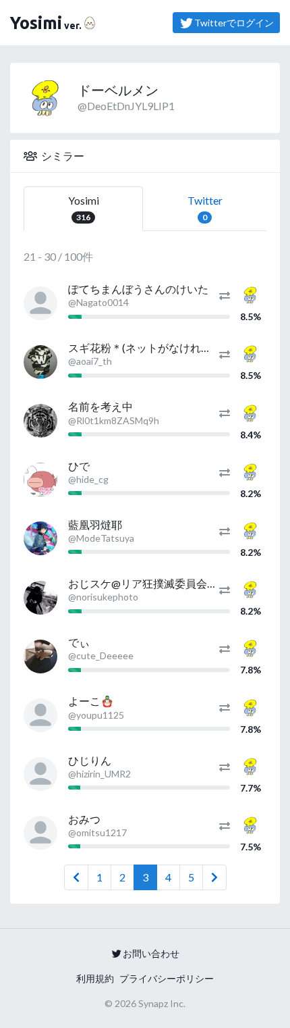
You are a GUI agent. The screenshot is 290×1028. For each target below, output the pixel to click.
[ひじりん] (40, 774)
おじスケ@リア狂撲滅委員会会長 (148, 583)
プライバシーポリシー (166, 978)
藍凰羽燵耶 (95, 524)
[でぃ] (40, 656)
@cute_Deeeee (101, 655)
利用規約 (95, 978)
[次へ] (214, 877)
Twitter (205, 208)
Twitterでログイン (234, 22)
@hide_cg (88, 479)
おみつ (84, 819)
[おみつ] (40, 833)
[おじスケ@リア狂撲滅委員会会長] (40, 598)
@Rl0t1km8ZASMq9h (113, 420)
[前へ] (76, 877)
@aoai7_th (90, 361)
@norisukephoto (103, 596)
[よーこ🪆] (40, 715)
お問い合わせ (151, 953)
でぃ (79, 642)
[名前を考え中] (40, 421)
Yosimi (83, 208)
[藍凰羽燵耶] (40, 538)
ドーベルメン (118, 90)
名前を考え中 (100, 406)
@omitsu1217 (97, 832)
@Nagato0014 (98, 302)
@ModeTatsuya (101, 538)
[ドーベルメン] (250, 293)
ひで (79, 465)
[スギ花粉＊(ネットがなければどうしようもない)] (40, 362)
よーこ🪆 (91, 700)
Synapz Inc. (161, 1003)
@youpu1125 (96, 715)
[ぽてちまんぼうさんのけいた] (40, 303)
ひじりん (89, 760)
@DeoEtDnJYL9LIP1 (126, 105)
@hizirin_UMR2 (99, 773)
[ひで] (40, 479)
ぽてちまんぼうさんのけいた (138, 288)
